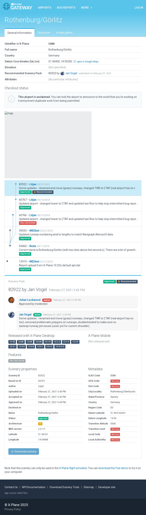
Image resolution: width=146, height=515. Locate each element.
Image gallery (64, 32)
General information (19, 32)
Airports (44, 7)
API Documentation (33, 487)
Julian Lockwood (30, 299)
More (85, 7)
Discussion (44, 32)
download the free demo (113, 468)
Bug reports (66, 7)
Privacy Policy (13, 509)
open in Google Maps (87, 61)
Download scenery (25, 451)
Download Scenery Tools (64, 487)
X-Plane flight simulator (73, 468)
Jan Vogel (71, 73)
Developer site (106, 487)
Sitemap (89, 487)
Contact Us (11, 487)
